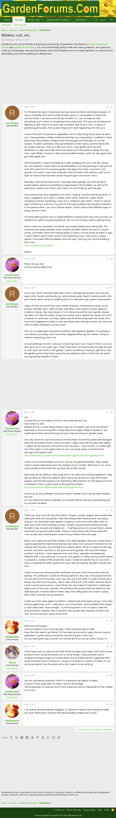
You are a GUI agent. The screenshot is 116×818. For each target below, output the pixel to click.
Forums (19, 19)
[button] (42, 20)
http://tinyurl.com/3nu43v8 (38, 245)
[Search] (111, 20)
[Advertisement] (58, 79)
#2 (112, 258)
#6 (112, 620)
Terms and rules (74, 809)
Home (7, 19)
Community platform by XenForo (58, 815)
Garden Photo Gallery (57, 19)
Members (81, 19)
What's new (34, 19)
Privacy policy (89, 809)
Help (99, 809)
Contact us (59, 809)
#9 (112, 704)
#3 (112, 287)
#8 (112, 675)
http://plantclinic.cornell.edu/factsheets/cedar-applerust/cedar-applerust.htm (64, 455)
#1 (112, 106)
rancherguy (9, 39)
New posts (6, 24)
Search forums (19, 24)
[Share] (108, 107)
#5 (112, 510)
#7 (112, 646)
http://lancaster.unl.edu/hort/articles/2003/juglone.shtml (54, 487)
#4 (112, 412)
